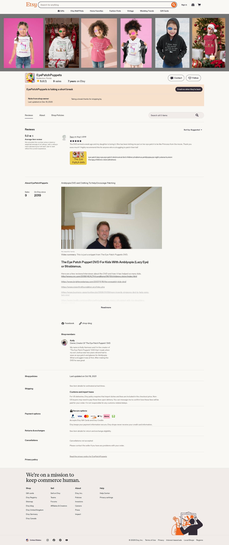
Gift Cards (164, 11)
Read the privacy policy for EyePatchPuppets (88, 456)
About (42, 115)
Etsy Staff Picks (77, 11)
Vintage (130, 11)
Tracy (72, 137)
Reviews (29, 115)
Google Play (55, 527)
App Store (35, 527)
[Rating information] (38, 81)
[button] (176, 78)
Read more (106, 307)
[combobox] (104, 5)
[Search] (174, 5)
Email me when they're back (189, 89)
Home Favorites (96, 11)
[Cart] (199, 5)
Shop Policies (57, 115)
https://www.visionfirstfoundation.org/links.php (83, 287)
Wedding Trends (147, 11)
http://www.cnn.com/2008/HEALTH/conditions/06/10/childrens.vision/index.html (99, 276)
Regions (199, 540)
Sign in (184, 5)
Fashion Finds (115, 11)
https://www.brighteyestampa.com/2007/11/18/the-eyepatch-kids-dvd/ (93, 281)
